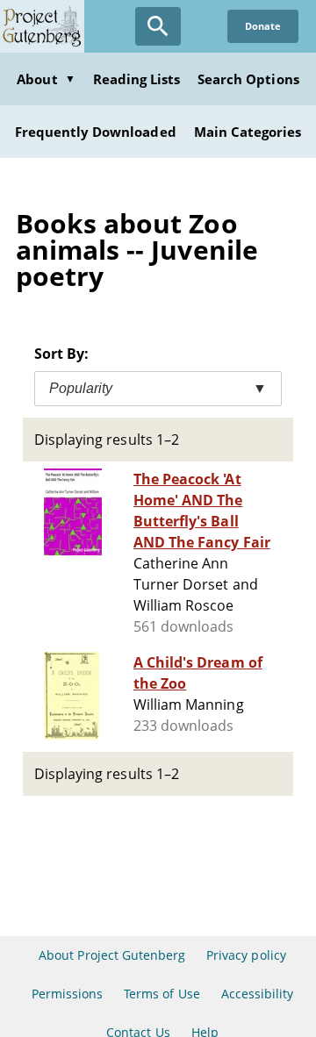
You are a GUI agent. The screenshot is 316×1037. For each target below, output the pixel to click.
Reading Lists (137, 79)
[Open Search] (158, 26)
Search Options (248, 79)
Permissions (67, 993)
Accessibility (257, 993)
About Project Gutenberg (112, 955)
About (46, 79)
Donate (263, 25)
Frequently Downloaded (95, 131)
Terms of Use (161, 993)
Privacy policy (246, 955)
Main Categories (248, 131)
